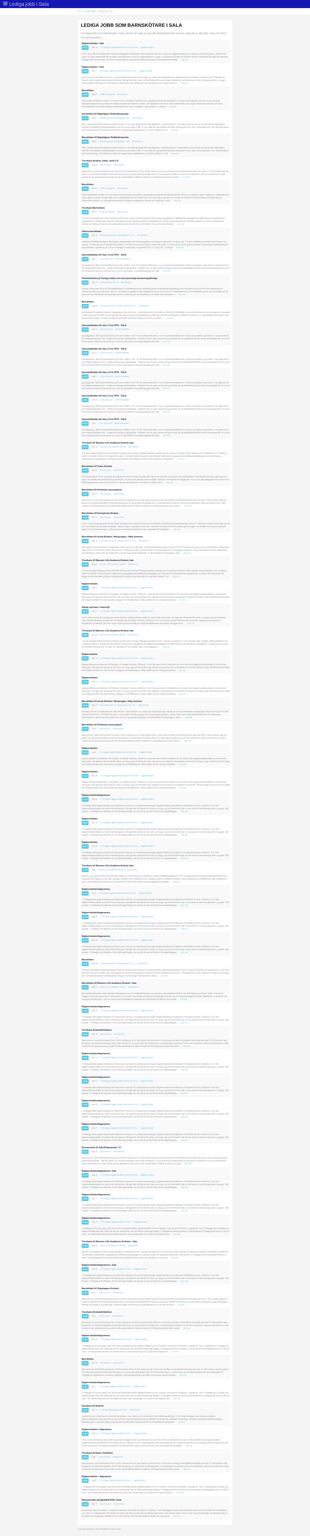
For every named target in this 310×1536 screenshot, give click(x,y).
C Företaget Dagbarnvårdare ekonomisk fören (119, 47)
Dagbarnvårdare (147, 47)
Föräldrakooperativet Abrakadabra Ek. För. (117, 235)
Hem (80, 11)
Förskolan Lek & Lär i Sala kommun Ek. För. (118, 306)
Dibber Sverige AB (107, 94)
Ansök (85, 48)
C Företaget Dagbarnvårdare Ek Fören (115, 1222)
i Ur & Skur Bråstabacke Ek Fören (113, 1410)
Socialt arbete (89, 11)
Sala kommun (105, 165)
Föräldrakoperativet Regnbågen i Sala (114, 118)
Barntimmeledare (123, 259)
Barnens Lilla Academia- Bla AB (113, 447)
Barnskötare (122, 94)
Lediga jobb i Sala (29, 4)
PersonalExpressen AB (109, 282)
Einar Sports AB (106, 259)
